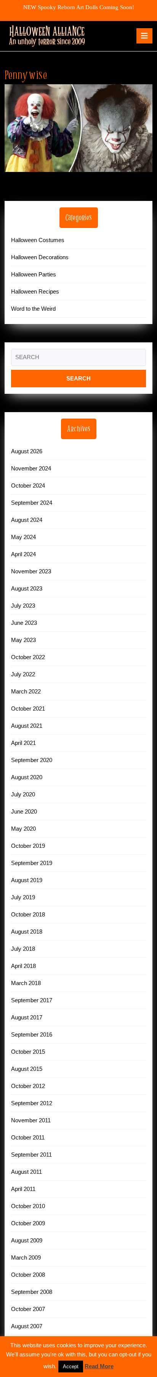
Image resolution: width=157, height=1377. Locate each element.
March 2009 (26, 1257)
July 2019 (23, 897)
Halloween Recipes (35, 291)
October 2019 (28, 846)
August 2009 (26, 1240)
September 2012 (31, 1103)
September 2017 (31, 1000)
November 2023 (31, 571)
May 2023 (23, 640)
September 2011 (31, 1154)
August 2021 (26, 725)
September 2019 (31, 863)
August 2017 (26, 1017)
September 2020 (31, 760)
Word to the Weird (33, 308)
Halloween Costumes (37, 240)
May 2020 (23, 828)
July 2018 (23, 948)
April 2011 (23, 1189)
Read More (99, 1366)
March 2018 (26, 983)
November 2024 (31, 468)
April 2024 (23, 554)
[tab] (144, 35)
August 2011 (26, 1171)
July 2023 (23, 605)
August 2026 (26, 451)
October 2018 (28, 914)
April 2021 (23, 743)
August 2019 (26, 880)
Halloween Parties (33, 274)
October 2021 (28, 708)
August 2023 (26, 588)
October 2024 (28, 485)
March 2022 (26, 691)
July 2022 (23, 674)
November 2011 (31, 1120)
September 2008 (31, 1292)
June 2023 (24, 622)
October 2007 (28, 1309)
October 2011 (28, 1137)
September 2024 (31, 502)
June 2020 (24, 811)
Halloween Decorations (40, 257)
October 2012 (28, 1086)
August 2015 (26, 1069)
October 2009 (28, 1223)
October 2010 (28, 1206)
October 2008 (28, 1274)
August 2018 (26, 931)
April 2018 (23, 966)
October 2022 (28, 657)
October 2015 (28, 1051)
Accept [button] (70, 1366)
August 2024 (26, 520)
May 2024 (23, 537)
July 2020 (23, 794)
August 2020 (26, 777)
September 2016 (31, 1034)
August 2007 (26, 1326)
